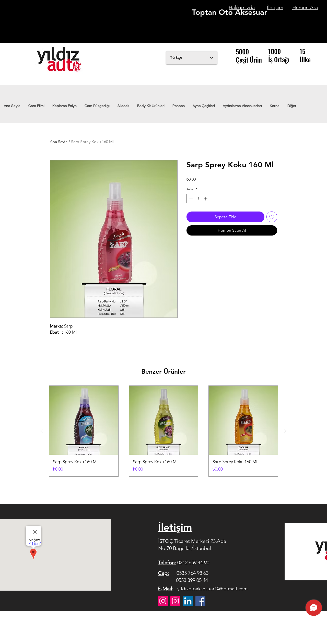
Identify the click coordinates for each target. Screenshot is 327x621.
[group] (163, 431)
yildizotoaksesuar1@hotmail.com (212, 589)
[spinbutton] (198, 198)
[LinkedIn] (188, 601)
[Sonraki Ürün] (286, 431)
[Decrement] (190, 198)
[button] (242, 106)
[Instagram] (163, 601)
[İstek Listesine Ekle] (271, 217)
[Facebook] (200, 601)
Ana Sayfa (58, 141)
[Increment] (206, 198)
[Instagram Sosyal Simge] (175, 601)
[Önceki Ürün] (41, 431)
